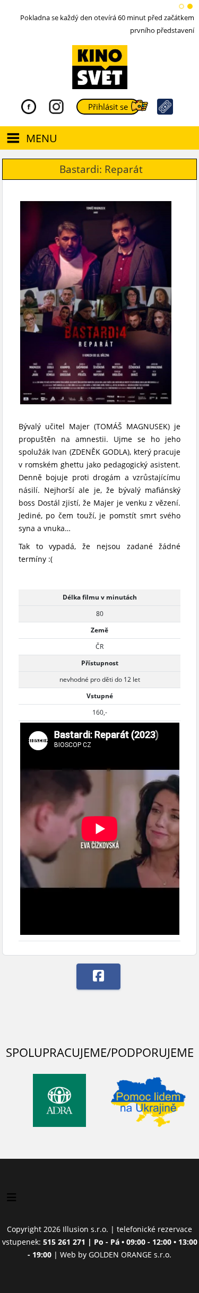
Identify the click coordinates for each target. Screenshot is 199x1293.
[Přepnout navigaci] (11, 1197)
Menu (41, 138)
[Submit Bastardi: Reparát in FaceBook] (98, 977)
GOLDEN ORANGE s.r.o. (130, 1254)
